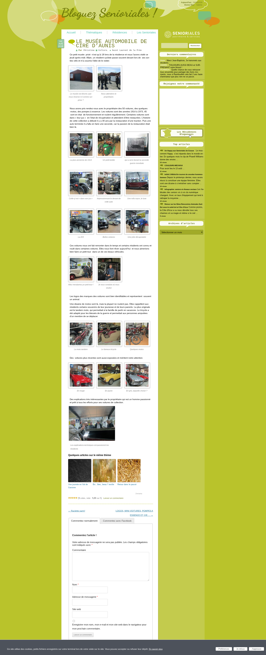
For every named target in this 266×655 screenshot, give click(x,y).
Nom (75, 584)
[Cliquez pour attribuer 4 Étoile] (75, 498)
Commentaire (79, 550)
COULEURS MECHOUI (174, 165)
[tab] (84, 521)
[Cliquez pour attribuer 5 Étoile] (76, 498)
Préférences (223, 649)
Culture (102, 50)
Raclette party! (76, 511)
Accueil (71, 32)
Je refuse (240, 649)
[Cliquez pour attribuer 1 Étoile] (69, 498)
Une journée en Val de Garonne (78, 486)
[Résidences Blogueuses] (181, 137)
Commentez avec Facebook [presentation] (117, 520)
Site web (76, 609)
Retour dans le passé (126, 484)
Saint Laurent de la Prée (127, 50)
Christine (89, 50)
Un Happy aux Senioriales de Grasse (179, 151)
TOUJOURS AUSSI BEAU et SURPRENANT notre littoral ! (180, 66)
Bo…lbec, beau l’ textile (103, 484)
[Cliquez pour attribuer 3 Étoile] (73, 498)
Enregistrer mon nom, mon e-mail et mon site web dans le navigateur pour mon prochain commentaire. (109, 626)
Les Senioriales (146, 32)
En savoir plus (156, 649)
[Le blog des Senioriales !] (109, 28)
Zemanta (138, 493)
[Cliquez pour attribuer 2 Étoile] (71, 498)
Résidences (120, 32)
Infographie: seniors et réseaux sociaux (181, 189)
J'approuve (256, 649)
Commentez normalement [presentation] (84, 520)
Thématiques (94, 32)
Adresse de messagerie (85, 597)
